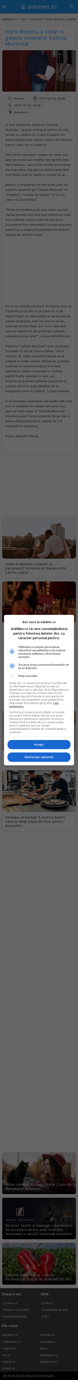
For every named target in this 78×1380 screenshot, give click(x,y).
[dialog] (39, 690)
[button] (39, 676)
